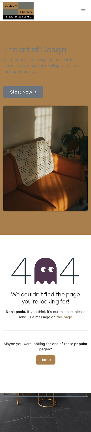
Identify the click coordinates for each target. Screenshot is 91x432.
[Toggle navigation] (83, 10)
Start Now (21, 92)
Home (45, 359)
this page (64, 317)
